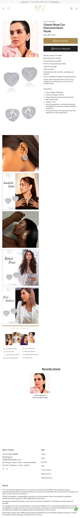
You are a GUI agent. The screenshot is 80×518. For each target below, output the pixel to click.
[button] (8, 8)
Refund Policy (46, 474)
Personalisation (54, 2)
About (43, 454)
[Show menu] (3, 8)
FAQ (42, 466)
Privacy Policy (46, 470)
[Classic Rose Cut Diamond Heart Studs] (40, 383)
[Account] (71, 8)
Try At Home (25, 2)
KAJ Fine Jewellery (49, 21)
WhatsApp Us (7, 457)
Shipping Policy (46, 478)
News (43, 458)
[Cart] (76, 8)
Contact (44, 462)
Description (47, 89)
